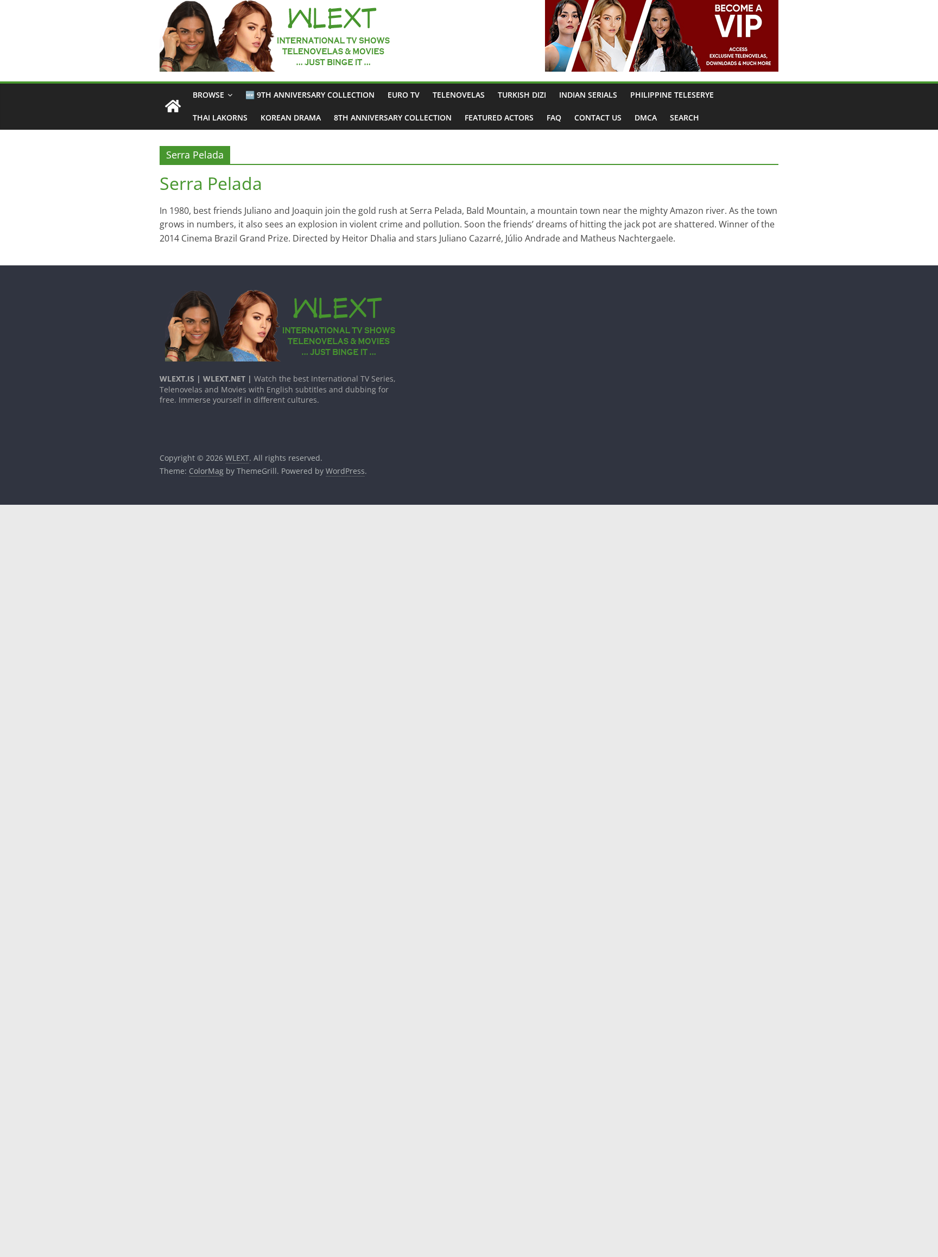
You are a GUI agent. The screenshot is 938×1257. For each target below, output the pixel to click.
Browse (208, 95)
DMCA (646, 117)
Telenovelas (459, 95)
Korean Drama (291, 117)
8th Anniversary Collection (393, 117)
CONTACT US (598, 117)
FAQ (554, 117)
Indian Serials (588, 95)
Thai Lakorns (220, 117)
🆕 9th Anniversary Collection (310, 95)
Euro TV (404, 95)
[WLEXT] (173, 106)
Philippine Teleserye (672, 95)
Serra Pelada (211, 183)
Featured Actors (499, 117)
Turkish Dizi (522, 95)
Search (684, 117)
